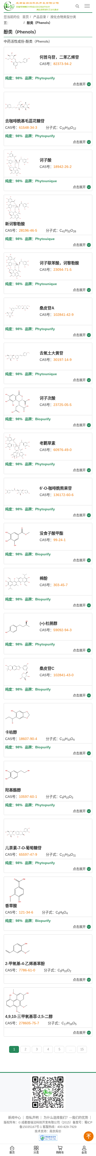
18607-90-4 (28, 739)
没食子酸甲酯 (51, 533)
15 (82, 1049)
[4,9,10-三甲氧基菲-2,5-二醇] (17, 1001)
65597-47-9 (28, 854)
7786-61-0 (27, 970)
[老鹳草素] (17, 446)
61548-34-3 (28, 127)
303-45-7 (60, 585)
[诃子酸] (17, 163)
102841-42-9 (63, 315)
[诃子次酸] (17, 401)
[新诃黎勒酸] (17, 208)
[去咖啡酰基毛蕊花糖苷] (17, 105)
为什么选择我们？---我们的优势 (66, 1117)
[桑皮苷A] (17, 311)
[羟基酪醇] (17, 774)
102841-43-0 (63, 675)
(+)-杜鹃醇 (48, 623)
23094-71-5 (62, 270)
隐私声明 (32, 1117)
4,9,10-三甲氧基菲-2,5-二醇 (29, 1016)
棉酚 (44, 578)
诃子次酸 (47, 398)
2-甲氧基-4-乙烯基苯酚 (25, 964)
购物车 (60, 1152)
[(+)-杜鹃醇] (17, 626)
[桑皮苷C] (17, 671)
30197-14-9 (62, 360)
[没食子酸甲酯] (17, 536)
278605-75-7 (29, 1023)
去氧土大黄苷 (51, 353)
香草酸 (11, 906)
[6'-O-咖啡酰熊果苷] (17, 491)
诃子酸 (45, 160)
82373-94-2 (62, 64)
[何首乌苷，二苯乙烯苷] (17, 60)
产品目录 (39, 17)
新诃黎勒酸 (15, 224)
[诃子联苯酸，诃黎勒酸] (17, 266)
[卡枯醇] (17, 717)
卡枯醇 (11, 732)
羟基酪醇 (13, 790)
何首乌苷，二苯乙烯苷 (59, 57)
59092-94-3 (62, 630)
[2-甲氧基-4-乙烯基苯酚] (17, 948)
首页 (12, 1152)
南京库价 (55, 1131)
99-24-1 (59, 540)
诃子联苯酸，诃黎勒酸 (59, 263)
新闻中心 (14, 1117)
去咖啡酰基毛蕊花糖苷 (25, 121)
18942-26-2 (62, 167)
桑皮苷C (47, 668)
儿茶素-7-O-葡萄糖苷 (23, 848)
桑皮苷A (47, 308)
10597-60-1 (28, 797)
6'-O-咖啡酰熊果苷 (56, 488)
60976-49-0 (62, 450)
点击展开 (79, 84)
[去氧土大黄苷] (17, 356)
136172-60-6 (63, 495)
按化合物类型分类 (63, 17)
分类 (36, 1152)
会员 (84, 1152)
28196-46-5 (28, 230)
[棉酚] (17, 581)
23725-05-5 (62, 405)
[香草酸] (17, 890)
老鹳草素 (47, 443)
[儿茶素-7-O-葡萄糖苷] (17, 832)
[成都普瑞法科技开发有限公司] (32, 6)
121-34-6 (26, 912)
